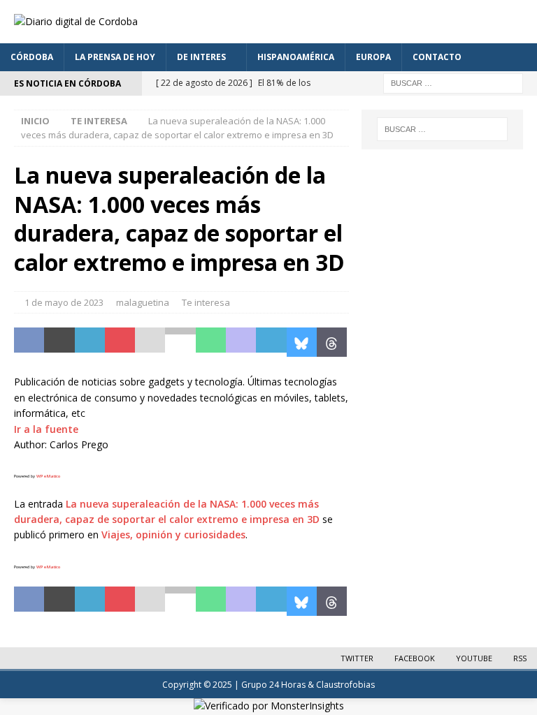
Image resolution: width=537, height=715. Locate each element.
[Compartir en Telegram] (271, 342)
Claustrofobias (345, 685)
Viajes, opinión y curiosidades (173, 534)
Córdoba (31, 57)
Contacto (437, 57)
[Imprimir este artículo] (180, 342)
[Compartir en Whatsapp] (211, 342)
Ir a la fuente (46, 429)
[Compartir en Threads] (332, 342)
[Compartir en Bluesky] (302, 342)
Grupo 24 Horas (273, 685)
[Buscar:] (453, 82)
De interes (201, 57)
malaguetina (142, 302)
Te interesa (206, 302)
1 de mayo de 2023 (63, 302)
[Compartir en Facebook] (29, 342)
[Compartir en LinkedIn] (90, 342)
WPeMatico (48, 476)
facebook (414, 658)
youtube (474, 658)
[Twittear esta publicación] (59, 342)
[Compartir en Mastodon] (241, 342)
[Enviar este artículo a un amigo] (150, 342)
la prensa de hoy (115, 57)
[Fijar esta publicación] (120, 342)
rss (520, 658)
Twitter (357, 658)
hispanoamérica (295, 57)
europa (373, 57)
